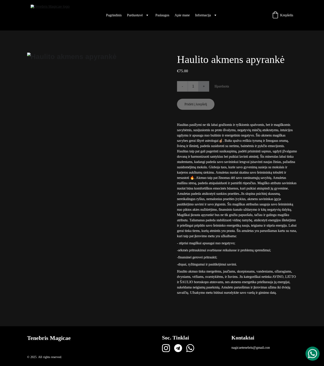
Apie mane (182, 15)
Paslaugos (162, 15)
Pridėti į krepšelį (195, 104)
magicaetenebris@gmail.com (250, 347)
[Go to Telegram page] (178, 348)
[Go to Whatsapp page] (190, 348)
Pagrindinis (114, 15)
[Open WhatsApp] (312, 354)
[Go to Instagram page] (166, 348)
